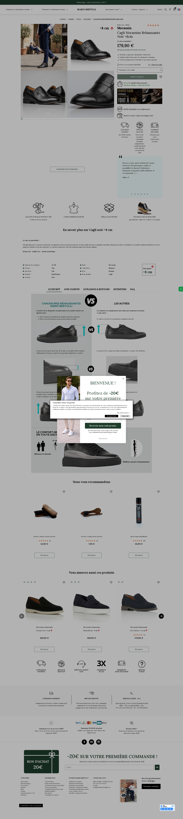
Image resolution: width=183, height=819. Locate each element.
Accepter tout (111, 416)
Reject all (125, 416)
